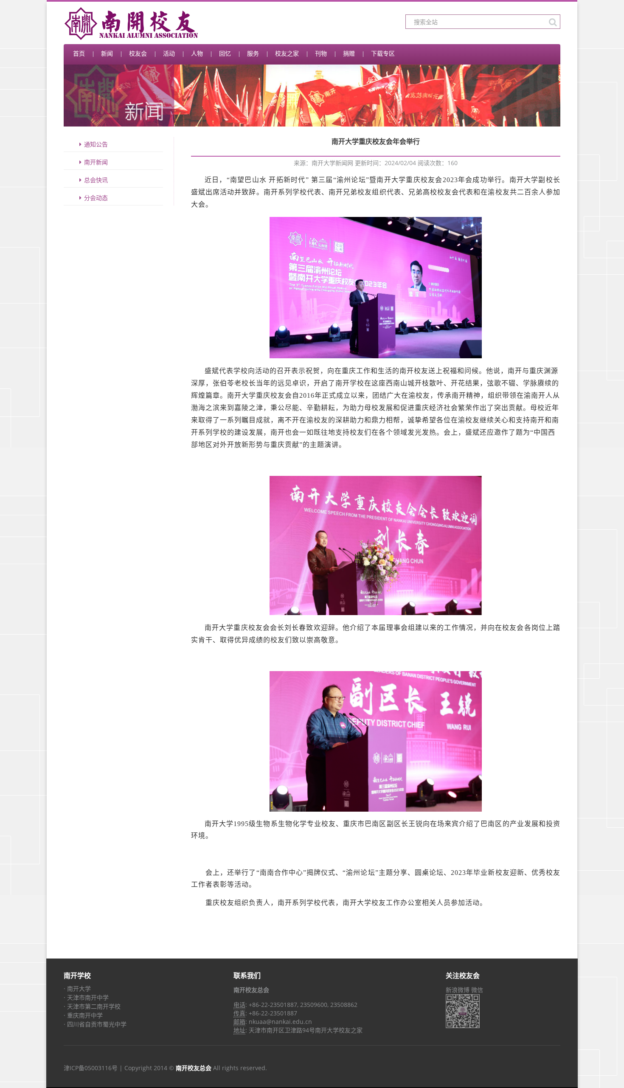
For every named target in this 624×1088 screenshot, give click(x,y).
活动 (169, 53)
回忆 (225, 53)
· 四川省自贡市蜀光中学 (95, 1024)
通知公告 (96, 144)
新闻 (107, 53)
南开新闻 (96, 162)
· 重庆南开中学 (83, 1015)
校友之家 (287, 53)
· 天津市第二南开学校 (92, 1006)
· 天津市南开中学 (86, 997)
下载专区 (383, 53)
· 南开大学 (77, 988)
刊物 (321, 53)
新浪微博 (457, 990)
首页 (79, 53)
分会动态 (96, 198)
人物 (197, 53)
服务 (253, 53)
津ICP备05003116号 (91, 1068)
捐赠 (349, 53)
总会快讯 (96, 180)
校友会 (138, 53)
